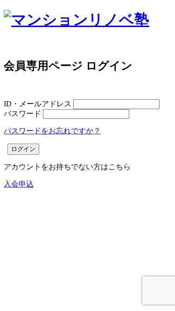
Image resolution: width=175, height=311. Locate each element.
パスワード (22, 113)
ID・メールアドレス (37, 104)
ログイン (23, 148)
